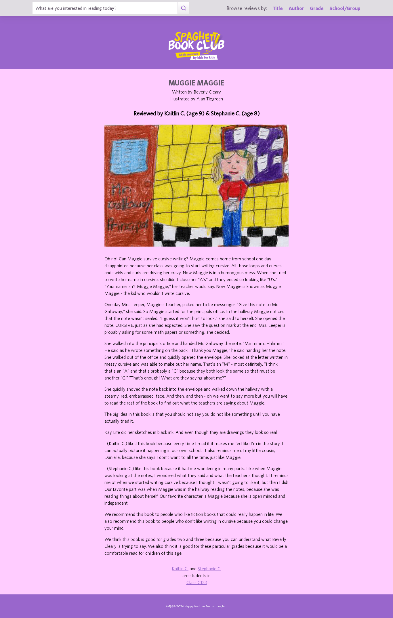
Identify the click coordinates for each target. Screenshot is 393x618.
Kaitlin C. (180, 568)
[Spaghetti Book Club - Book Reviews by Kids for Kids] (196, 45)
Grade (317, 8)
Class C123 (196, 582)
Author (296, 8)
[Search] (183, 8)
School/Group (344, 8)
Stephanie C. (209, 568)
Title (278, 8)
